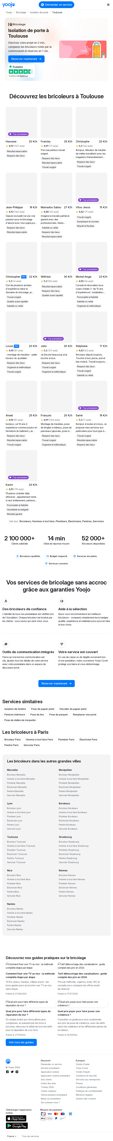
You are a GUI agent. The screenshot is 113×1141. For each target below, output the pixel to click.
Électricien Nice (14, 887)
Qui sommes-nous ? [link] (50, 1102)
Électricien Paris (88, 739)
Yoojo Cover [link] (82, 1068)
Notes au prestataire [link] (51, 1098)
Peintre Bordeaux (67, 824)
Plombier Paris (66, 739)
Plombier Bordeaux (68, 816)
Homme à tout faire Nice (18, 879)
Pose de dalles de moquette (20, 720)
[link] (8, 1061)
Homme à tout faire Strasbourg (73, 846)
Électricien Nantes (16, 921)
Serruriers (98, 521)
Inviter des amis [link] (48, 1083)
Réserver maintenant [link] (24, 58)
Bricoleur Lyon (14, 808)
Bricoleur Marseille (16, 774)
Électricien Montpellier (70, 787)
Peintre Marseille (15, 791)
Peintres (87, 521)
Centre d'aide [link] (82, 1064)
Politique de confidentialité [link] (89, 1091)
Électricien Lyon (14, 820)
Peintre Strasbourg (68, 858)
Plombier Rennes (67, 883)
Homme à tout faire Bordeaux (73, 812)
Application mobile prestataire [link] (55, 1075)
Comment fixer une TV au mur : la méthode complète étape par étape (30, 975)
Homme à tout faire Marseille (21, 779)
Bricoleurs (25, 521)
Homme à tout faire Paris (39, 739)
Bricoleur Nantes (15, 908)
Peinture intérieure (14, 714)
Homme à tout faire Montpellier (74, 779)
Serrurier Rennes (67, 896)
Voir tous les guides (21, 1042)
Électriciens (74, 521)
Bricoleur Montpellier (69, 774)
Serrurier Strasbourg (69, 862)
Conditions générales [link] (86, 1087)
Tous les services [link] (30, 1136)
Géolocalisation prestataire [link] (54, 1095)
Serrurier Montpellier (69, 795)
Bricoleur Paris (12, 739)
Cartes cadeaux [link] (48, 1091)
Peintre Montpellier (68, 791)
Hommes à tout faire (43, 521)
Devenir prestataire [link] (50, 1068)
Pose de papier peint (42, 708)
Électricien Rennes (68, 887)
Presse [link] (79, 1083)
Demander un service (58, 4)
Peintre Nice (13, 891)
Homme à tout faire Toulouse (21, 846)
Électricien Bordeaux (69, 820)
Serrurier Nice (14, 896)
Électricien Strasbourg (69, 854)
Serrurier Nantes (15, 929)
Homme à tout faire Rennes (72, 879)
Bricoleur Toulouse (16, 841)
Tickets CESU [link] (47, 1087)
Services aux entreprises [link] (88, 1079)
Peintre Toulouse (15, 858)
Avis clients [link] (46, 1079)
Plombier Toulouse (16, 850)
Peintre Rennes (66, 891)
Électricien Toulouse (17, 854)
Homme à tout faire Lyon (18, 812)
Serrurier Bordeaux (68, 829)
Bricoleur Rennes (67, 875)
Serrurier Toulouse (16, 862)
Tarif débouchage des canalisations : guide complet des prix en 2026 (82, 975)
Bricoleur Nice (14, 875)
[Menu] (108, 4)
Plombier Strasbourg (69, 850)
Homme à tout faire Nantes (20, 913)
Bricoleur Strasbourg (69, 841)
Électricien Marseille (17, 787)
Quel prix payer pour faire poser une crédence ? (79, 1013)
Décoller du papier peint (73, 708)
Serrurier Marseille (16, 795)
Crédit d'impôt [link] (83, 1072)
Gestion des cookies (86, 1098)
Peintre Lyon (13, 824)
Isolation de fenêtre (15, 708)
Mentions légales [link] (84, 1095)
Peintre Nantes (14, 925)
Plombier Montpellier (69, 783)
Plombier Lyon (14, 816)
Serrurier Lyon (14, 829)
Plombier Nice (14, 883)
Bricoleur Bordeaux (68, 808)
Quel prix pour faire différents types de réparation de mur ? (28, 1013)
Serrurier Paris (32, 745)
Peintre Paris (11, 745)
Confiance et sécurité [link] (86, 1075)
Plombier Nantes (15, 917)
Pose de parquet (58, 714)
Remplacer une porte (84, 714)
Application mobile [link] (50, 1072)
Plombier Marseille (16, 783)
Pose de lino (37, 714)
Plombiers (61, 521)
